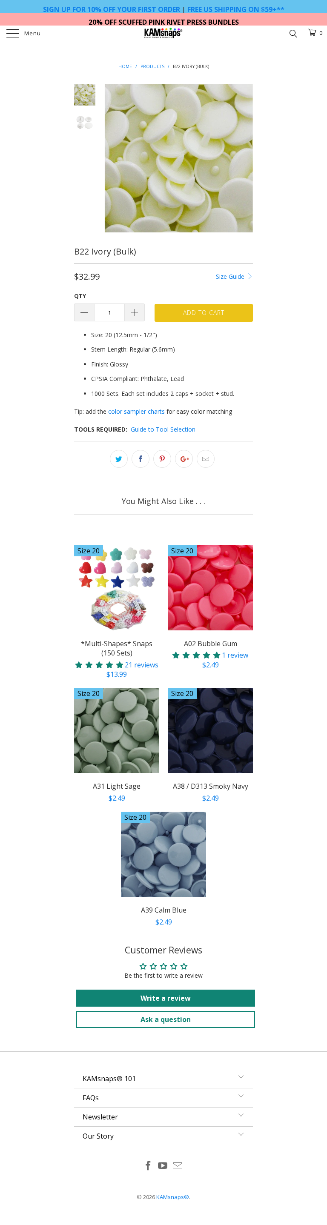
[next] (244, 158)
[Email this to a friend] (206, 459)
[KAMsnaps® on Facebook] (148, 1166)
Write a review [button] (166, 998)
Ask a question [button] (166, 1019)
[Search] (292, 32)
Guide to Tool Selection (163, 429)
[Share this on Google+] (184, 459)
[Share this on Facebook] (140, 459)
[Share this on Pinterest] (162, 459)
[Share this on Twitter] (119, 459)
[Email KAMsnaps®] (178, 1166)
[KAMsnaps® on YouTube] (163, 1166)
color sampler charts (136, 411)
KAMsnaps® (172, 1197)
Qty (80, 296)
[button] (99, 665)
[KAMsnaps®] (163, 34)
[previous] (112, 158)
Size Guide (231, 276)
